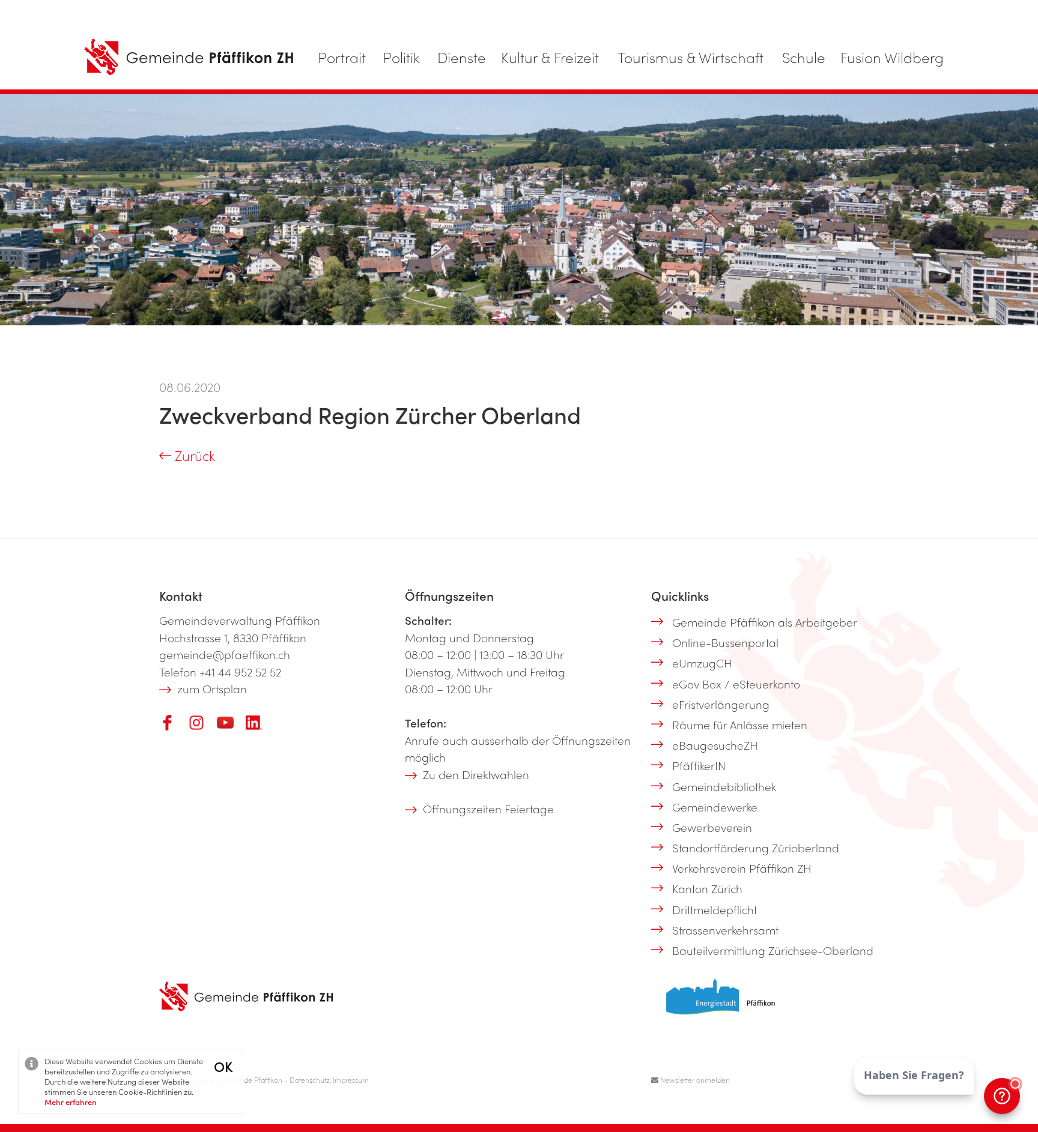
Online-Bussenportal (725, 642)
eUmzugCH (702, 662)
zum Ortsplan (212, 688)
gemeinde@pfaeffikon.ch (224, 654)
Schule (803, 57)
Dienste (461, 57)
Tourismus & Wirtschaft (690, 57)
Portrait (342, 57)
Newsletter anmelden (694, 1079)
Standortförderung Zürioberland (755, 847)
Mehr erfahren (70, 1101)
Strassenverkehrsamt (725, 929)
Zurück (193, 455)
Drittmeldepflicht (714, 909)
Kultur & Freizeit (550, 57)
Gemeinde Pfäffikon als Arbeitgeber (764, 621)
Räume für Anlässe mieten (739, 724)
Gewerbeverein (712, 827)
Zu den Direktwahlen (476, 774)
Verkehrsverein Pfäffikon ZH (742, 868)
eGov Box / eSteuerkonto (736, 683)
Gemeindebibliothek (724, 786)
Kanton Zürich (707, 888)
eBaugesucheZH (715, 744)
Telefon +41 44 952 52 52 (220, 671)
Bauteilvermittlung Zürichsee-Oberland (772, 950)
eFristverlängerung (720, 704)
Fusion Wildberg (892, 57)
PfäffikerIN (699, 765)
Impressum (351, 1079)
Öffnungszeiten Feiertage (488, 808)
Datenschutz (310, 1079)
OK (223, 1066)
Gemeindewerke (714, 806)
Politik (401, 57)
